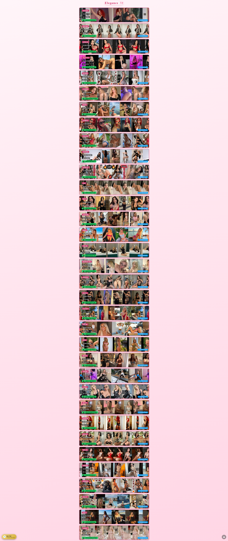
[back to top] (224, 537)
